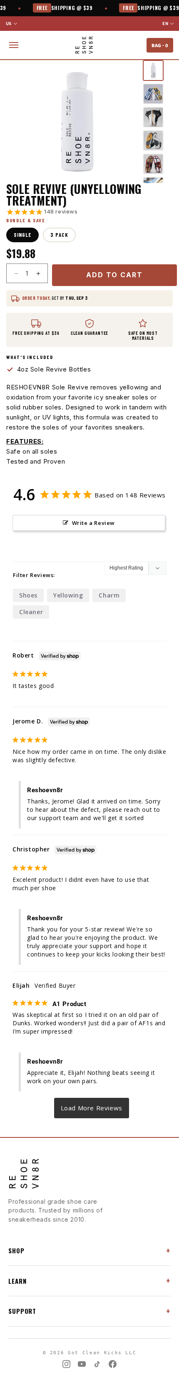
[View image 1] (153, 70)
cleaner (31, 612)
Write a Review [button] (93, 523)
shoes (28, 595)
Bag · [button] (160, 45)
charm (109, 595)
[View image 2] (153, 93)
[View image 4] (153, 140)
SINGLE (22, 234)
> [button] (91, 1108)
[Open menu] (14, 45)
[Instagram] (66, 1364)
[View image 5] (153, 163)
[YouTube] (82, 1364)
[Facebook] (113, 1364)
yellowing (68, 595)
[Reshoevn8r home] (84, 45)
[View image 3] (153, 117)
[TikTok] (97, 1364)
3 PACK (59, 234)
